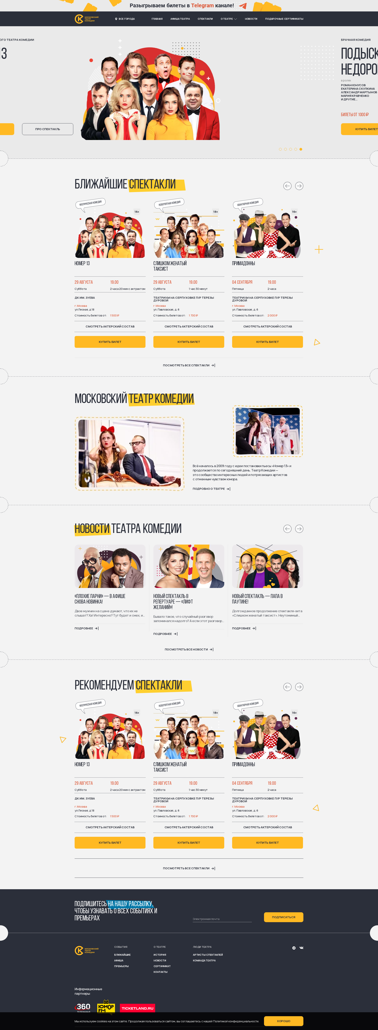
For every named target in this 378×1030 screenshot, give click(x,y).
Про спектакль (159, 129)
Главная (157, 19)
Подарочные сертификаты (284, 19)
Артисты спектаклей (208, 954)
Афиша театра (180, 19)
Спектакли (205, 19)
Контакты (161, 972)
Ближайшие (122, 954)
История (160, 954)
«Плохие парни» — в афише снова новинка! (100, 599)
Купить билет (100, 129)
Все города (127, 19)
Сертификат (162, 966)
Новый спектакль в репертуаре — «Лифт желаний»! (173, 602)
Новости (251, 19)
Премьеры (121, 966)
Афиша (118, 960)
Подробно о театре (209, 488)
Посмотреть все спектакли (186, 365)
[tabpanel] (189, 92)
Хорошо (283, 1021)
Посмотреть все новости (186, 649)
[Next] (299, 186)
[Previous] (287, 186)
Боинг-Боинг (106, 55)
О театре (227, 19)
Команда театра (204, 960)
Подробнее (84, 628)
